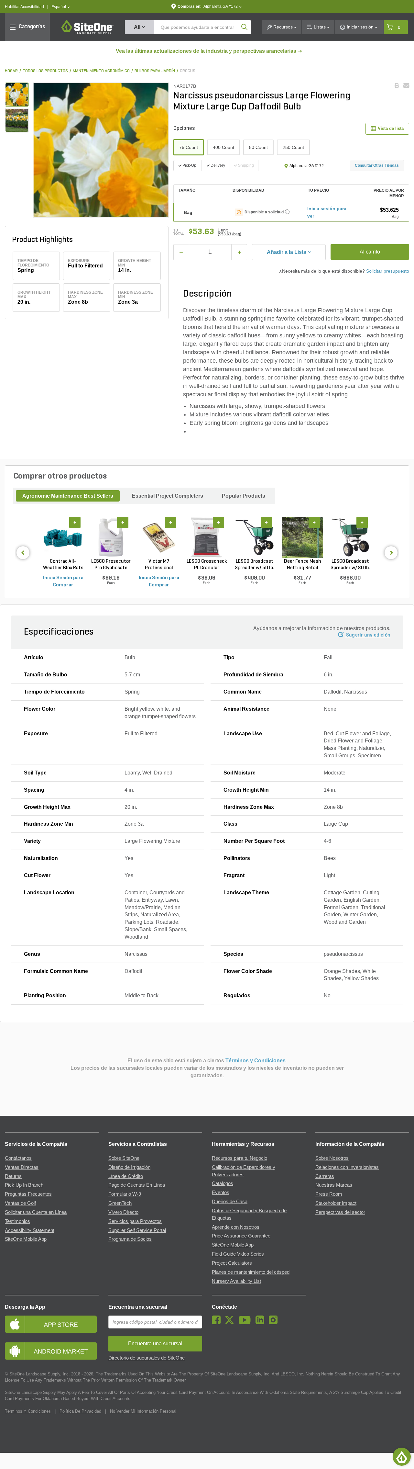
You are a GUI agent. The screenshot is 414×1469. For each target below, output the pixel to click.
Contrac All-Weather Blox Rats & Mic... (63, 565)
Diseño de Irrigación (129, 1167)
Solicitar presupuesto (387, 271)
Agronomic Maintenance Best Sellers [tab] (67, 496)
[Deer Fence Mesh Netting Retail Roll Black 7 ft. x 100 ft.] (302, 537)
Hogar (11, 71)
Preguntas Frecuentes (28, 1194)
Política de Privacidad (80, 1411)
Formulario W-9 (124, 1194)
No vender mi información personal (143, 1411)
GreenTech (120, 1203)
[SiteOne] (87, 33)
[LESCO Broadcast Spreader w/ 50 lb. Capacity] (254, 537)
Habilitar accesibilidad (24, 7)
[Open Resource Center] (402, 1457)
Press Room (328, 1194)
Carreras (324, 1176)
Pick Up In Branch (24, 1185)
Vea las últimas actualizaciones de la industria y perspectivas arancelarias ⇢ (209, 51)
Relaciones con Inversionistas (347, 1167)
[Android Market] (52, 1351)
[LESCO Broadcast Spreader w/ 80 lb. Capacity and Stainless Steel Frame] (350, 537)
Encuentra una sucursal (137, 1307)
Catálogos (222, 1183)
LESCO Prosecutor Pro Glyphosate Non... (111, 565)
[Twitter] (231, 1322)
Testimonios (17, 1221)
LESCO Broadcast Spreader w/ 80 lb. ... (350, 565)
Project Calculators (232, 1263)
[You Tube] (246, 1322)
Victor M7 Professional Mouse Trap (159, 565)
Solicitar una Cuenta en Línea (36, 1212)
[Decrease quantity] (181, 252)
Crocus (187, 71)
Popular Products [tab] (243, 496)
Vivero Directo (123, 1212)
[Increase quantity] (239, 252)
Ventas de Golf (20, 1203)
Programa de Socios (130, 1239)
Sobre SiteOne (123, 1158)
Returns (13, 1176)
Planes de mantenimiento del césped (250, 1272)
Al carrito (370, 251)
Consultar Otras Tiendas (377, 165)
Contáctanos (18, 1158)
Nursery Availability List (236, 1281)
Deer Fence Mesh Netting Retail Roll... (302, 565)
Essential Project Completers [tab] (167, 496)
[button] (60, 7)
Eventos (220, 1192)
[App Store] (52, 1324)
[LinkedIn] (261, 1322)
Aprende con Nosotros (235, 1227)
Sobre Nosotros (332, 1158)
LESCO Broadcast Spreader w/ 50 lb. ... (254, 565)
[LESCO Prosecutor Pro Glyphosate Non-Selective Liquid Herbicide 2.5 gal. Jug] (111, 537)
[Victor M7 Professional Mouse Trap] (159, 537)
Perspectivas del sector (340, 1212)
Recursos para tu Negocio (239, 1158)
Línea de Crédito (125, 1176)
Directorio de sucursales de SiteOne (146, 1358)
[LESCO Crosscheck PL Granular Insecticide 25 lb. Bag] (206, 537)
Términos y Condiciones (255, 1060)
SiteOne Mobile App (26, 1239)
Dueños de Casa (229, 1201)
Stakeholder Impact (335, 1203)
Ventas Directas (21, 1167)
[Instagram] (275, 1322)
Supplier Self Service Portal (137, 1230)
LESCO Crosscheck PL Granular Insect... (207, 565)
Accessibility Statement (29, 1230)
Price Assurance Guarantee (241, 1235)
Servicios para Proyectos (135, 1221)
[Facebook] (218, 1322)
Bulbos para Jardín (155, 71)
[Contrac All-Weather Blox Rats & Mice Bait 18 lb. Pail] (63, 537)
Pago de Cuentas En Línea (136, 1185)
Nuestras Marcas (333, 1185)
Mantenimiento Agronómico (101, 71)
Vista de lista (391, 128)
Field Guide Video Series (238, 1254)
